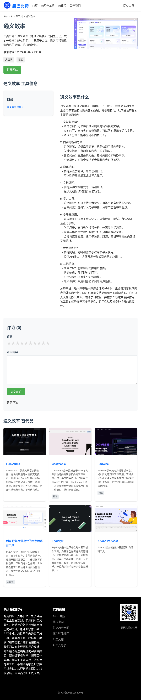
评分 (9, 336)
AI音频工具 (17, 16)
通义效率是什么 (15, 107)
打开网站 (12, 69)
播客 (20, 59)
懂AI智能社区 (61, 633)
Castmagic (59, 463)
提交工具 (128, 5)
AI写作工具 (48, 5)
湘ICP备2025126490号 (70, 692)
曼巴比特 (20, 6)
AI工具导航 (59, 645)
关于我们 (75, 5)
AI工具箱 (58, 639)
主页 (5, 16)
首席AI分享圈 (61, 627)
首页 (35, 5)
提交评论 (15, 391)
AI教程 (62, 5)
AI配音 (10, 582)
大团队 (8, 59)
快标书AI (58, 622)
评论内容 (12, 352)
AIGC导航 (59, 616)
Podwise (103, 463)
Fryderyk (57, 541)
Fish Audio (13, 463)
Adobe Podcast (107, 541)
